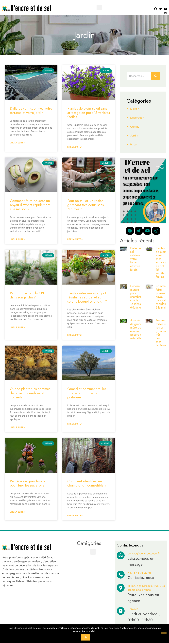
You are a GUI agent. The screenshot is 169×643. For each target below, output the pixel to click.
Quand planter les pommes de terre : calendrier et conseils (30, 393)
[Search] (155, 76)
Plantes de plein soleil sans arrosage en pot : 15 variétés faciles (88, 112)
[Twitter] (160, 9)
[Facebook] (155, 9)
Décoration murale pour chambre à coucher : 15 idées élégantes (137, 297)
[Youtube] (166, 9)
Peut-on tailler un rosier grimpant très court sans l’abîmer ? (85, 205)
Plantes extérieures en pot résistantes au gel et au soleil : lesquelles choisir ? (87, 297)
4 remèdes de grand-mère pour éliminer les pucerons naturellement (139, 329)
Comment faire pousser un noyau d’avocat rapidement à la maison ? (30, 205)
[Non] (164, 633)
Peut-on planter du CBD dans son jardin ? (28, 295)
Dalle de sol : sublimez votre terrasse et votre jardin (31, 110)
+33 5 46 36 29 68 (140, 572)
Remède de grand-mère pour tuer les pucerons (28, 483)
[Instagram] (166, 13)
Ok (85, 637)
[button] (99, 7)
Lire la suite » (17, 142)
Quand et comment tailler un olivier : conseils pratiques (86, 393)
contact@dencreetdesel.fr (144, 553)
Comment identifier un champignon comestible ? (86, 483)
